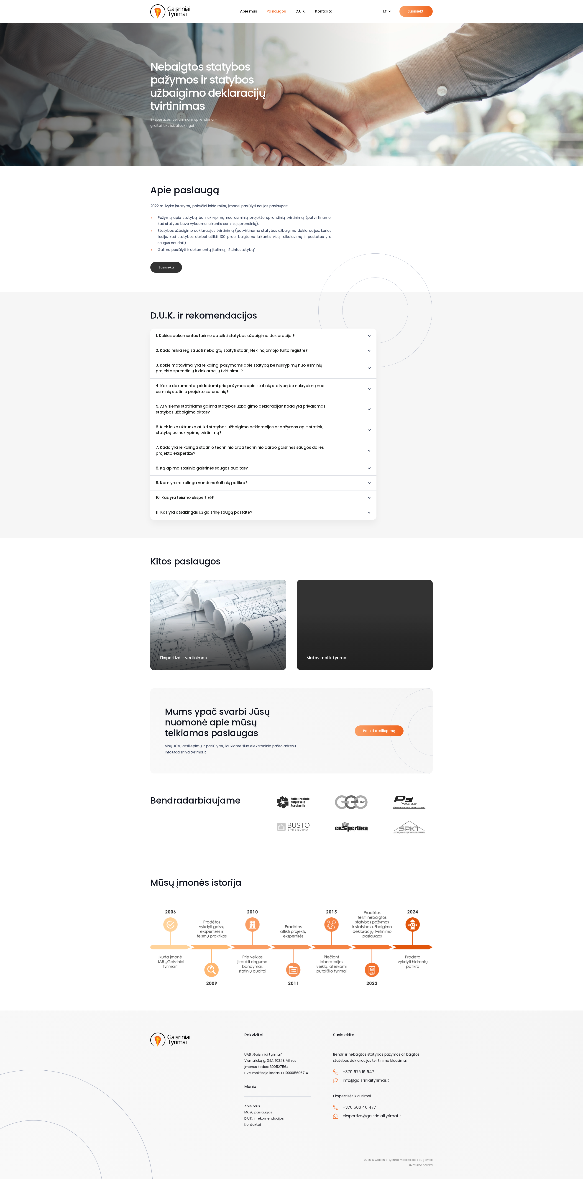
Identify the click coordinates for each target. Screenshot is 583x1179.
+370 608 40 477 (359, 1107)
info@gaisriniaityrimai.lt (366, 1080)
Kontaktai (252, 1124)
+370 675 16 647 (358, 1071)
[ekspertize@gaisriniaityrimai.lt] (338, 1116)
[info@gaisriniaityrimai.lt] (338, 1080)
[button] (387, 11)
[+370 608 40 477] (338, 1107)
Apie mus (252, 1106)
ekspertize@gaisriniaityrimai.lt (372, 1116)
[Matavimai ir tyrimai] (365, 625)
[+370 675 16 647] (338, 1071)
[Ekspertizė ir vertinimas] (218, 625)
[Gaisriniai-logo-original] (170, 11)
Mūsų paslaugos (258, 1112)
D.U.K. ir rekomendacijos (264, 1118)
